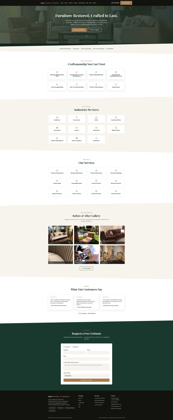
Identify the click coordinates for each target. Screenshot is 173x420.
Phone (88, 350)
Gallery (75, 2)
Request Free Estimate (116, 408)
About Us (80, 398)
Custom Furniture (98, 404)
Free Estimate (126, 3)
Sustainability (81, 2)
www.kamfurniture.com (116, 406)
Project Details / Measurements (71, 362)
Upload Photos (67, 372)
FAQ (90, 2)
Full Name (66, 350)
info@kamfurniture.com (116, 404)
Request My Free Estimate (86, 380)
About (66, 2)
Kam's (50, 3)
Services (71, 2)
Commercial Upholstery (100, 398)
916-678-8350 (115, 3)
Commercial (67, 346)
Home (62, 2)
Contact (94, 2)
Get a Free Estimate (79, 30)
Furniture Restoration (99, 402)
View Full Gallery (86, 268)
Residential (75, 346)
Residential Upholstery (100, 400)
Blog (87, 2)
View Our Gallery (94, 30)
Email (65, 356)
